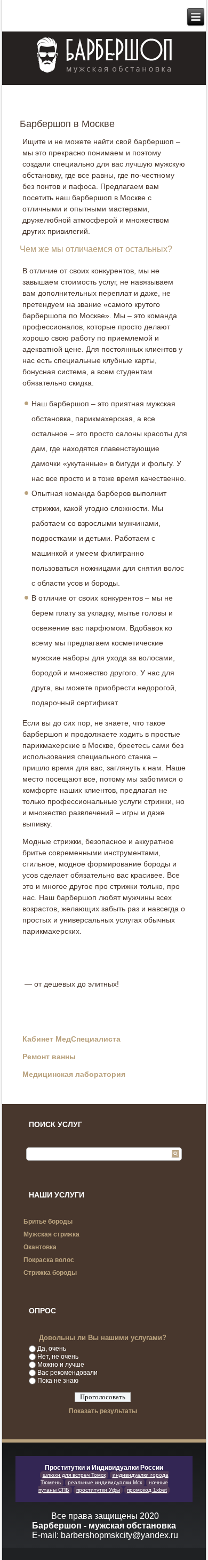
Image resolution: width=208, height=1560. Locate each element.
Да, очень (51, 1348)
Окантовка (40, 1247)
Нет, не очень (57, 1356)
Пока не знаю (57, 1380)
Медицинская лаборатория (73, 1074)
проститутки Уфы (98, 1490)
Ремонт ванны (49, 1056)
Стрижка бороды (50, 1273)
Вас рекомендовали (67, 1372)
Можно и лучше (60, 1364)
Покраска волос (48, 1260)
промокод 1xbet (147, 1490)
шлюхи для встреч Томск (74, 1475)
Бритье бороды (48, 1221)
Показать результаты (103, 1411)
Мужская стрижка (51, 1234)
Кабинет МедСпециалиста (71, 1039)
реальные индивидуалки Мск (105, 1482)
